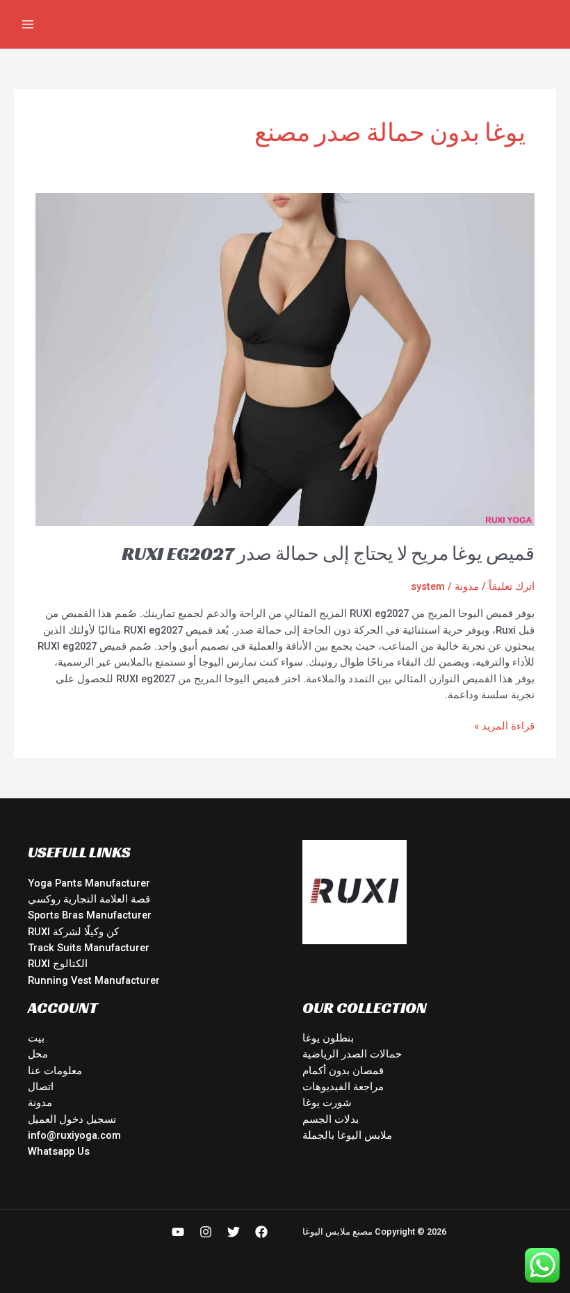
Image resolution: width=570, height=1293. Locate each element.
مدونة (467, 586)
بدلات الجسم (330, 1119)
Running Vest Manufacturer (94, 980)
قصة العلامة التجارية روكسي (89, 899)
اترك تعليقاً (512, 586)
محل (38, 1054)
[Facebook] (261, 1232)
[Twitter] (233, 1232)
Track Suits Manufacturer (88, 947)
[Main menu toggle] (28, 24)
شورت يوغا (327, 1102)
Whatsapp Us (59, 1151)
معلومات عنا (55, 1070)
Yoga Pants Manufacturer (89, 883)
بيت (36, 1038)
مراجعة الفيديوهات (343, 1086)
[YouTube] (178, 1232)
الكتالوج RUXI (58, 963)
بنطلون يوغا (328, 1038)
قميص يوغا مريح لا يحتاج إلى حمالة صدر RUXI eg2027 (328, 553)
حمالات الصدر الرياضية (352, 1054)
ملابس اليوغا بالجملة (347, 1135)
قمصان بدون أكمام (343, 1070)
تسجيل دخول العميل (72, 1119)
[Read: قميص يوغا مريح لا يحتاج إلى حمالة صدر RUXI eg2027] (285, 358)
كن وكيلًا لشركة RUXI (73, 931)
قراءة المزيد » (504, 725)
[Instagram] (206, 1232)
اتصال (41, 1086)
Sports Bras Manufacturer (90, 915)
